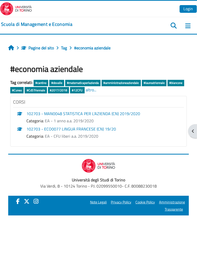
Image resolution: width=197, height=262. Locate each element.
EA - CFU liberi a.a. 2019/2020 (71, 136)
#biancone (175, 82)
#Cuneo (17, 90)
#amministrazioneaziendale (121, 82)
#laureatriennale (154, 82)
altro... (91, 90)
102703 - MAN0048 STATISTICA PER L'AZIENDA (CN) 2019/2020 (83, 114)
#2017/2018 (58, 90)
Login (188, 9)
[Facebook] (18, 201)
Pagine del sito (41, 48)
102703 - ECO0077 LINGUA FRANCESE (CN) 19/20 (71, 129)
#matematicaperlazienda (83, 82)
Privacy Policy (121, 202)
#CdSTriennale (36, 90)
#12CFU (77, 90)
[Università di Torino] (16, 8)
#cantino (40, 82)
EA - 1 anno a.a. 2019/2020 (69, 121)
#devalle (56, 82)
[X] (27, 201)
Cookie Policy (145, 202)
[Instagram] (36, 201)
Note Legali (98, 202)
